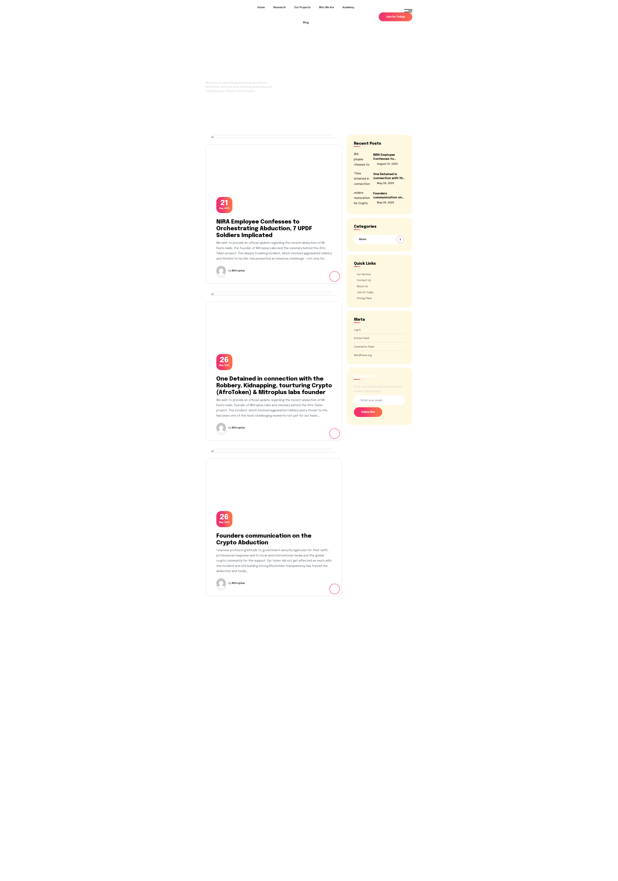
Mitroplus (238, 270)
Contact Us (364, 280)
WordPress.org (363, 355)
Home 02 (212, 106)
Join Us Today (365, 292)
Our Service (364, 274)
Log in (357, 329)
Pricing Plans (364, 298)
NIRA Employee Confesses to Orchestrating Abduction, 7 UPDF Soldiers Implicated (264, 228)
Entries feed (361, 338)
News (380, 239)
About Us (362, 286)
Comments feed (364, 346)
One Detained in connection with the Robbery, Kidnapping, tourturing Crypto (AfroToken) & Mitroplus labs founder (274, 386)
